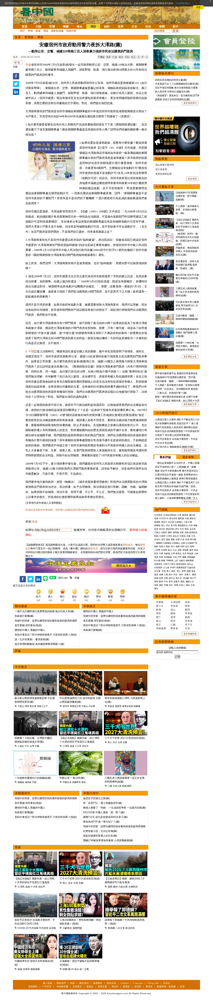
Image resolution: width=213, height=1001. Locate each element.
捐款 (72, 983)
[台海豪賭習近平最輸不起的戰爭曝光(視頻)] (80, 935)
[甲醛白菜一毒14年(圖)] (80, 752)
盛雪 (173, 617)
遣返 (193, 571)
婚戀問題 (77, 928)
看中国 (38, 14)
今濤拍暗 (176, 602)
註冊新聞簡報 (164, 641)
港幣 (180, 550)
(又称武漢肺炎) (170, 515)
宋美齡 (186, 578)
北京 (184, 553)
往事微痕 (167, 543)
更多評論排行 (190, 501)
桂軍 (161, 578)
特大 (133, 57)
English (125, 983)
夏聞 (187, 609)
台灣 (32, 746)
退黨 (195, 525)
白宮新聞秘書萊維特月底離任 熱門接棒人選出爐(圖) (187, 332)
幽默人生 (190, 581)
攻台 (76, 969)
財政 (196, 550)
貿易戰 (157, 522)
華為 (187, 529)
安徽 (15, 66)
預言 (171, 585)
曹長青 (174, 628)
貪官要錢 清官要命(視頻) (28, 625)
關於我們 (84, 983)
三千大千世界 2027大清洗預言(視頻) (125, 738)
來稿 (34, 521)
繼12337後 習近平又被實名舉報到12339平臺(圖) (187, 278)
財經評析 (71, 30)
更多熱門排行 (190, 450)
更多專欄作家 (190, 634)
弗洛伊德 (170, 529)
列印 (127, 57)
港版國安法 (183, 525)
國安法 (193, 518)
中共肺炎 (158, 515)
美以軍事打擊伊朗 (164, 164)
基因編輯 (191, 557)
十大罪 (78, 746)
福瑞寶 (137, 986)
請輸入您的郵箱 (177, 647)
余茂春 (52, 928)
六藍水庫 (123, 886)
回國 (161, 574)
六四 (191, 525)
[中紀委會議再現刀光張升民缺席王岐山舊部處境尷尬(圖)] (80, 673)
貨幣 (192, 546)
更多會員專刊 (190, 103)
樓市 (191, 550)
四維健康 (161, 628)
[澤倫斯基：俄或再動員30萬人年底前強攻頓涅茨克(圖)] (164, 247)
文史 (134, 26)
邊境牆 (176, 532)
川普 (179, 515)
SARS (173, 567)
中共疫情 (43, 928)
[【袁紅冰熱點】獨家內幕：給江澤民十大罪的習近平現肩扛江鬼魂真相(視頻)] (80, 712)
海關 (188, 571)
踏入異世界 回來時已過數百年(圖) (172, 91)
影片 (175, 26)
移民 (173, 571)
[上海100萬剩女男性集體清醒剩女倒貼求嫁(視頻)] (80, 894)
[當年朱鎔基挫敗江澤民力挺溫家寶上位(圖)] (125, 673)
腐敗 (173, 539)
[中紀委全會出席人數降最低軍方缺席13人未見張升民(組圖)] (164, 302)
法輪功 (182, 560)
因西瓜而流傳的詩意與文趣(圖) (171, 80)
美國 (66, 26)
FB (196, 543)
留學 (184, 571)
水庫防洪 (133, 886)
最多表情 (188, 457)
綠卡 (171, 574)
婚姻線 (21, 782)
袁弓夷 (174, 525)
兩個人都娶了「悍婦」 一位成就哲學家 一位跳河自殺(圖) (114, 807)
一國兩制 (158, 543)
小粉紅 (21, 746)
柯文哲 (162, 529)
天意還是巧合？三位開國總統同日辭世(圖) (177, 83)
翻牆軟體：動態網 (166, 986)
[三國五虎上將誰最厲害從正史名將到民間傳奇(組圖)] (125, 752)
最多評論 (165, 457)
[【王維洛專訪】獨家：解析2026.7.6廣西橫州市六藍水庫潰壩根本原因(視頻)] (125, 853)
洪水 (115, 742)
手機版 (101, 57)
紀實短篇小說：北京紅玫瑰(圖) (100, 831)
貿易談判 (193, 532)
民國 (156, 578)
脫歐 (168, 546)
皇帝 (171, 581)
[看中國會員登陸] (176, 41)
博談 (93, 26)
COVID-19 (23, 928)
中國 (31, 351)
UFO (177, 529)
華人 (169, 571)
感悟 (161, 585)
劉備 (124, 786)
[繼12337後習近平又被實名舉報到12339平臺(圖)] (164, 275)
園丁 (158, 617)
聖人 (110, 742)
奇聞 (162, 26)
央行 (173, 546)
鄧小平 (193, 578)
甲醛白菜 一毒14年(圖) (72, 778)
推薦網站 (33, 986)
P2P (180, 557)
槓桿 (182, 546)
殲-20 (71, 969)
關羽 (129, 786)
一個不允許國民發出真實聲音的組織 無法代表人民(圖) (44, 611)
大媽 (196, 553)
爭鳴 (30, 30)
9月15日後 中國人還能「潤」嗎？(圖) (103, 812)
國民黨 (181, 518)
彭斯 (182, 532)
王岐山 (21, 706)
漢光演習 (173, 518)
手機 (166, 585)
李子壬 (188, 624)
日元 (175, 550)
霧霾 (184, 557)
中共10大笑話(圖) (164, 443)
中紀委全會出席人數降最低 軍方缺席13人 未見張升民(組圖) (187, 305)
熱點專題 (161, 158)
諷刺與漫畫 (57, 30)
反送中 (157, 539)
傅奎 (27, 706)
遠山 (173, 609)
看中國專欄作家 (166, 596)
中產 (161, 553)
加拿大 (162, 546)
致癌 (83, 782)
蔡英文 (179, 553)
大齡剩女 (67, 928)
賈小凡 (160, 606)
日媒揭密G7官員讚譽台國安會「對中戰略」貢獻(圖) (187, 196)
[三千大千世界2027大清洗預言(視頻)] (125, 712)
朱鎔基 (111, 706)
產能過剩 (35, 969)
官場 (52, 26)
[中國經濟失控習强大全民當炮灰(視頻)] (35, 935)
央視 (164, 571)
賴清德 (185, 515)
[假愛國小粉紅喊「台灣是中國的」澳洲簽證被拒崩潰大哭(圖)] (35, 712)
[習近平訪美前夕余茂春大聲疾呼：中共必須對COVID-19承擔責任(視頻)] (35, 894)
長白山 (190, 564)
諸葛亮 (177, 581)
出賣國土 (179, 522)
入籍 (166, 574)
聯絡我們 (61, 983)
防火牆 (157, 560)
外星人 (182, 585)
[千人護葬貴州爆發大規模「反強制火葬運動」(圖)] (164, 206)
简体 (108, 57)
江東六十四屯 (169, 564)
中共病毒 (33, 928)
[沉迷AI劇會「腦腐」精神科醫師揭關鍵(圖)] (164, 315)
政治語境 (130, 928)
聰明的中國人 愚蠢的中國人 (30, 630)
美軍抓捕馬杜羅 (163, 174)
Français (138, 983)
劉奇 (161, 581)
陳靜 (173, 613)
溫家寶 (118, 706)
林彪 (156, 581)
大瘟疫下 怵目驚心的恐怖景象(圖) (172, 435)
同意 (198, 7)
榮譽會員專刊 (164, 73)
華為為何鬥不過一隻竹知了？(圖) (101, 821)
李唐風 (188, 613)
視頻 (18, 847)
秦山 (158, 620)
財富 (156, 553)
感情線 (28, 782)
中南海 (183, 536)
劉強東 (190, 553)
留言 (121, 57)
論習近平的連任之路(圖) (96, 798)
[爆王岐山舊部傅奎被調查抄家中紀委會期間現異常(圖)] (35, 673)
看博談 (29, 37)
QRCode (63, 577)
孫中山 (172, 578)
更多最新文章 (190, 404)
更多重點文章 (190, 356)
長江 (163, 525)
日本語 (166, 983)
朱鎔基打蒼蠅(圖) (24, 616)
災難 (125, 742)
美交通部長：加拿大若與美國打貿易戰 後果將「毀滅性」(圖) (187, 265)
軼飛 (158, 609)
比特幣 (164, 550)
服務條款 (97, 983)
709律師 (169, 560)
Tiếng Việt (153, 983)
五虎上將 (117, 786)
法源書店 (77, 986)
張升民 (66, 706)
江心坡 (166, 567)
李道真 (174, 606)
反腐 (178, 539)
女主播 (157, 571)
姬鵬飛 (137, 706)
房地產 (185, 550)
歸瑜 (187, 606)
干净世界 (46, 986)
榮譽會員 (128, 544)
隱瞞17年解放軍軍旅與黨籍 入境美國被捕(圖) (108, 840)
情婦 (168, 539)
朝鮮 (156, 546)
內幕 (188, 536)
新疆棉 (157, 525)
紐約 (107, 26)
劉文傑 (33, 706)
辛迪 (187, 628)
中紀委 (92, 706)
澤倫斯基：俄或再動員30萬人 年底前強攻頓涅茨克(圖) (187, 251)
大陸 (38, 26)
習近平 (85, 746)
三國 (110, 786)
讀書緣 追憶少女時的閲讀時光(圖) (172, 99)
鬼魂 (72, 746)
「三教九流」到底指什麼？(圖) (171, 392)
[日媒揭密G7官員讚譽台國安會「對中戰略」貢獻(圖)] (164, 192)
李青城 (188, 620)
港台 (79, 26)
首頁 (24, 26)
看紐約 (115, 986)
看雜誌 (89, 986)
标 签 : (17, 62)
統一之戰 (84, 969)
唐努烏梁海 (181, 564)
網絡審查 (190, 560)
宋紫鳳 (160, 602)
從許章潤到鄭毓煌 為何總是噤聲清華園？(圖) (39, 644)
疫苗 (156, 529)
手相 (34, 782)
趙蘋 (187, 617)
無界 (182, 986)
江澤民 (66, 746)
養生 (156, 588)
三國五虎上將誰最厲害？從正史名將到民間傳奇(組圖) (187, 292)
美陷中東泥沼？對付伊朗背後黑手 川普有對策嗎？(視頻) (46, 634)
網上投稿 (47, 983)
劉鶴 (156, 536)
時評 (22, 30)
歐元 (170, 550)
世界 (120, 26)
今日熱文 (21, 666)
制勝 (65, 969)
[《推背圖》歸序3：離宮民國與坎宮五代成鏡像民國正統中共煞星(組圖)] (164, 233)
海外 (181, 574)
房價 (156, 557)
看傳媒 (126, 986)
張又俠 (171, 522)
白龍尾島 (158, 567)
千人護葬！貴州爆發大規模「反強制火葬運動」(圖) (187, 209)
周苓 (158, 613)
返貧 (20, 969)
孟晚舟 (164, 532)
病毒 (156, 518)
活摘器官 (158, 564)
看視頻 (149, 986)
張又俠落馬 (161, 169)
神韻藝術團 (62, 986)
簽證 (156, 574)
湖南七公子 (42, 706)
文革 (193, 585)
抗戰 (166, 578)
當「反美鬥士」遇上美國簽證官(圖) (102, 803)
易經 (182, 581)
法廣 (183, 543)
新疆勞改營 (181, 567)
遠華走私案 (127, 706)
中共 (27, 746)
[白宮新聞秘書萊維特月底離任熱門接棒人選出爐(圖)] (164, 329)
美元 (187, 546)
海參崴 (167, 553)
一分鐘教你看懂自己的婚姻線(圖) (33, 778)
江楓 (173, 624)
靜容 (173, 620)
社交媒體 (190, 543)
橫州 (115, 886)
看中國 (193, 539)
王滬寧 (162, 536)
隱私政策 (111, 983)
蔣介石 (179, 578)
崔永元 (176, 536)
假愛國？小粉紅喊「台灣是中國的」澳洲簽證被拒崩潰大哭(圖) (187, 346)
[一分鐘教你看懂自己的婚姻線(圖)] (35, 752)
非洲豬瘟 (168, 557)
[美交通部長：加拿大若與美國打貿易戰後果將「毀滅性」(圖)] (164, 261)
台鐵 (187, 518)
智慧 (156, 585)
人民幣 (157, 550)
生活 (148, 26)
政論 (38, 30)
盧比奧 (192, 515)
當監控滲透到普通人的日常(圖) (100, 835)
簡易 (187, 602)
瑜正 (158, 624)
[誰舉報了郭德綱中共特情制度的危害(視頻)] (125, 894)
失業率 (26, 969)
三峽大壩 (188, 522)
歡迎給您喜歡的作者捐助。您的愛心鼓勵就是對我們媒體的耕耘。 (61, 510)
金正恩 (192, 529)
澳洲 (194, 574)
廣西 (110, 886)
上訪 (176, 560)
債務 (178, 546)
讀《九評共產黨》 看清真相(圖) (32, 639)
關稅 (170, 532)
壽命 (188, 585)
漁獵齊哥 (76, 782)
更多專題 (192, 179)
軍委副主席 (75, 706)
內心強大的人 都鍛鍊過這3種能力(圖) (174, 446)
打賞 (115, 57)
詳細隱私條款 (182, 3)
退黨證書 (102, 986)
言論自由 (191, 567)
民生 (176, 574)
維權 (163, 560)
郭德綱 (111, 928)
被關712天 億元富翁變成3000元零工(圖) (105, 817)
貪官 (163, 539)
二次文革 (120, 928)
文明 (120, 742)
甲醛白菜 (67, 782)
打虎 (182, 539)
